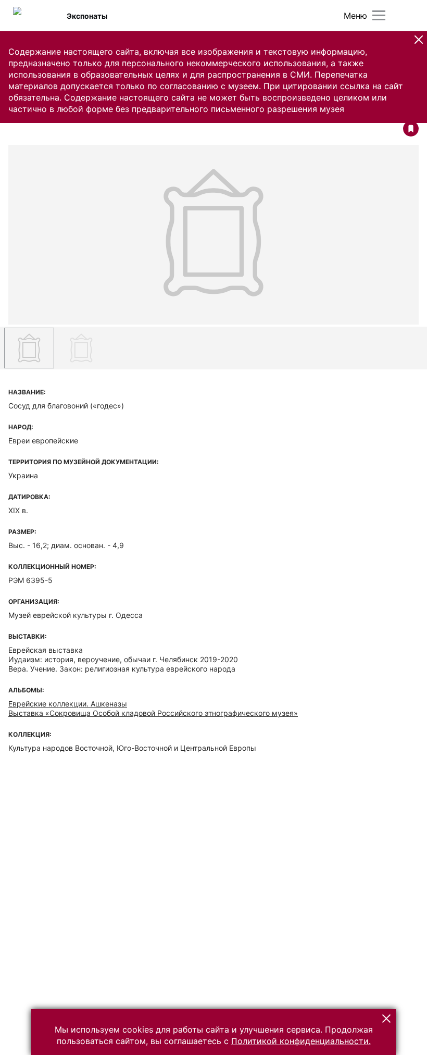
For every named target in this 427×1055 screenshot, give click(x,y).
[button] (419, 39)
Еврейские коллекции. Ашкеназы (67, 703)
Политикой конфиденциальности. (301, 1041)
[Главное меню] (379, 15)
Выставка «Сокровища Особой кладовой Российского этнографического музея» (153, 713)
